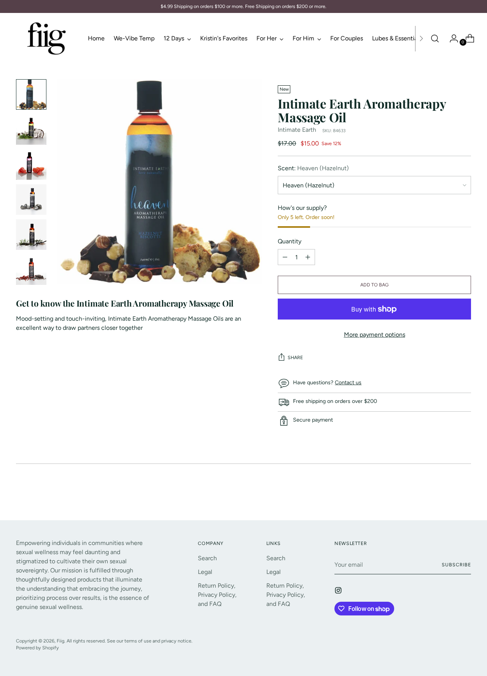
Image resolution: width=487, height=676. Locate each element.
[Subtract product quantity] (308, 257)
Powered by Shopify (37, 647)
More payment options (374, 334)
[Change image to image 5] (31, 234)
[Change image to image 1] (31, 94)
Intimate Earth (297, 129)
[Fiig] (46, 38)
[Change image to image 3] (31, 164)
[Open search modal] (434, 38)
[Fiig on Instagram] (339, 592)
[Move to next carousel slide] (464, 493)
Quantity (289, 241)
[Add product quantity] (285, 257)
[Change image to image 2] (31, 129)
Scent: (313, 168)
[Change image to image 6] (31, 269)
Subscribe (456, 564)
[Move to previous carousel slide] (447, 494)
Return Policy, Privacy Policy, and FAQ (217, 594)
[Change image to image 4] (31, 199)
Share (295, 357)
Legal (205, 571)
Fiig (60, 641)
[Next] (421, 38)
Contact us (348, 382)
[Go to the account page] (450, 38)
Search (207, 558)
